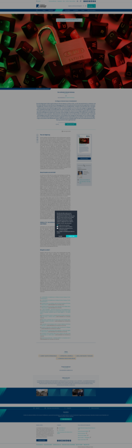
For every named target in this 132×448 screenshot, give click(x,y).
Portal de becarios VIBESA (83, 431)
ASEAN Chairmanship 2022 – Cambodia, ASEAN (51, 338)
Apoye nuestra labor (82, 439)
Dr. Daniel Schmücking (69, 97)
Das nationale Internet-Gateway (69, 12)
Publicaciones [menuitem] (59, 10)
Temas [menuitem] (44, 10)
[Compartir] (37, 142)
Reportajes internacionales (56, 12)
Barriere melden (79, 444)
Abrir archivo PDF (70, 124)
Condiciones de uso (57, 444)
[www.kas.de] (41, 5)
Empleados (59, 1)
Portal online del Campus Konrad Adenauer (86, 428)
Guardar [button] (60, 236)
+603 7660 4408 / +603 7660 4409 (84, 182)
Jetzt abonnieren (66, 419)
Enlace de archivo (84, 158)
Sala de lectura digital (82, 435)
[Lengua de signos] (80, 1)
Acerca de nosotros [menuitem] (91, 10)
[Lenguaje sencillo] (77, 1)
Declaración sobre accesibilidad (68, 444)
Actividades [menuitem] (67, 10)
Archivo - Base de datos (70, 1)
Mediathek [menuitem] (51, 10)
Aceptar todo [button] (71, 236)
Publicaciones (46, 12)
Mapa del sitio (86, 444)
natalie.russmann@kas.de (84, 179)
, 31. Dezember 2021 (65, 338)
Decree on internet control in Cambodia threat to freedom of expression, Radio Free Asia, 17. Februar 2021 (55, 316)
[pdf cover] (84, 144)
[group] (42, 395)
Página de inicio (39, 12)
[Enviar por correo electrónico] (37, 140)
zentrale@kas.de (62, 428)
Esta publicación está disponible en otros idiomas (66, 122)
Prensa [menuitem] (82, 10)
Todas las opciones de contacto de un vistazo (64, 432)
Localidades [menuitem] (75, 10)
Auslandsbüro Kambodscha (66, 370)
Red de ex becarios (82, 433)
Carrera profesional (52, 1)
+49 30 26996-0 (62, 430)
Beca (64, 1)
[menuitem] (37, 10)
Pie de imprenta (39, 444)
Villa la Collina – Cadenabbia (83, 437)
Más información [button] (68, 223)
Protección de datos (48, 444)
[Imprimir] (37, 137)
